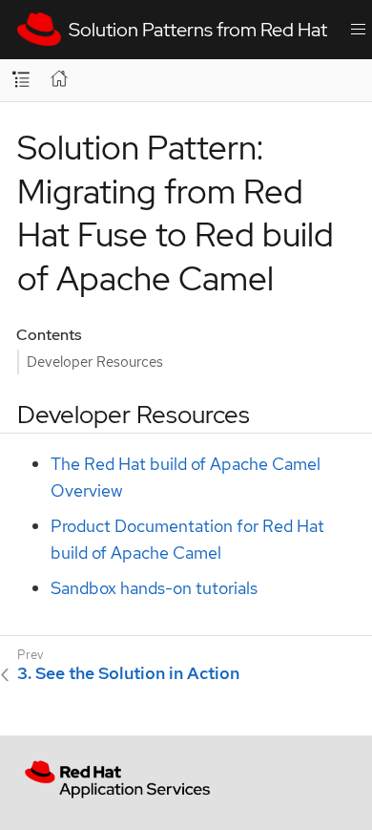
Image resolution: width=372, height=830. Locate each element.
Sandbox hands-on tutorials (154, 588)
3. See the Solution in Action (128, 673)
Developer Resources (95, 361)
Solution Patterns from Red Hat (194, 29)
